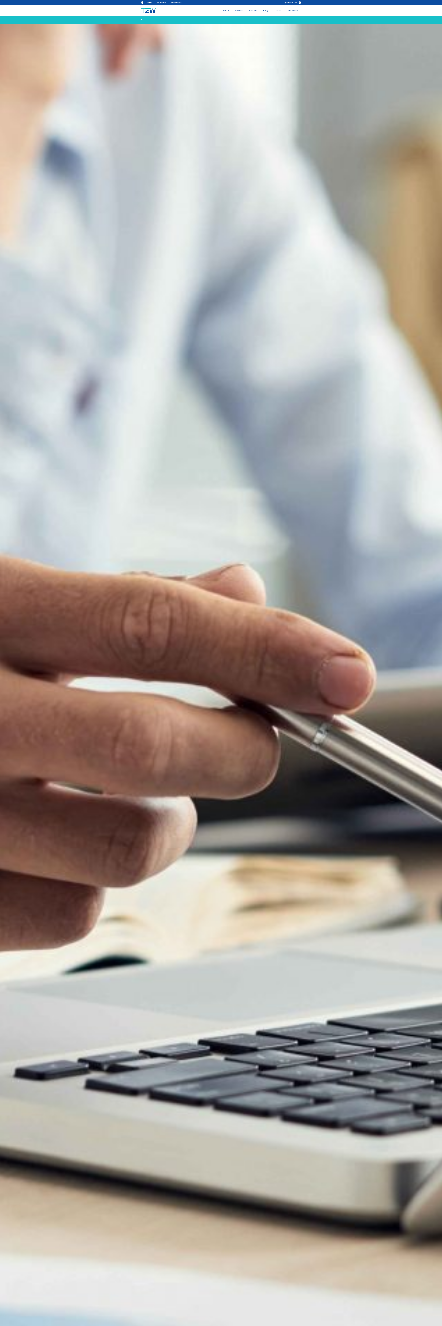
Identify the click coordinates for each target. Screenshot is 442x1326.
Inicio (226, 10)
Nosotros (238, 10)
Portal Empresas (176, 2)
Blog (265, 10)
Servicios (253, 10)
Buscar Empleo (161, 2)
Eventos (277, 10)
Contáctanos (292, 10)
